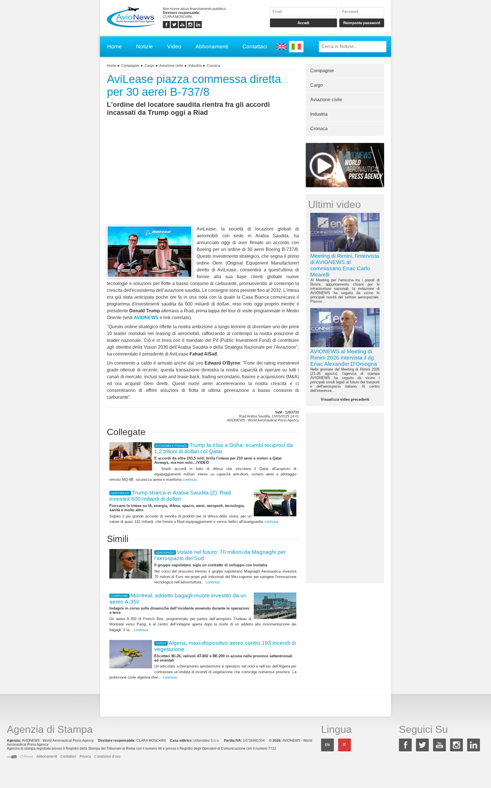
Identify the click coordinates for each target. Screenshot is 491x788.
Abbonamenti (211, 46)
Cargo (149, 66)
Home (114, 46)
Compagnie (130, 66)
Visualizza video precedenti (345, 399)
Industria (195, 66)
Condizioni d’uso (107, 756)
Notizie (144, 46)
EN (327, 745)
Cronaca (213, 66)
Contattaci (254, 46)
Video (174, 46)
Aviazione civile (171, 66)
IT (344, 745)
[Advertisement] (203, 181)
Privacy (85, 756)
